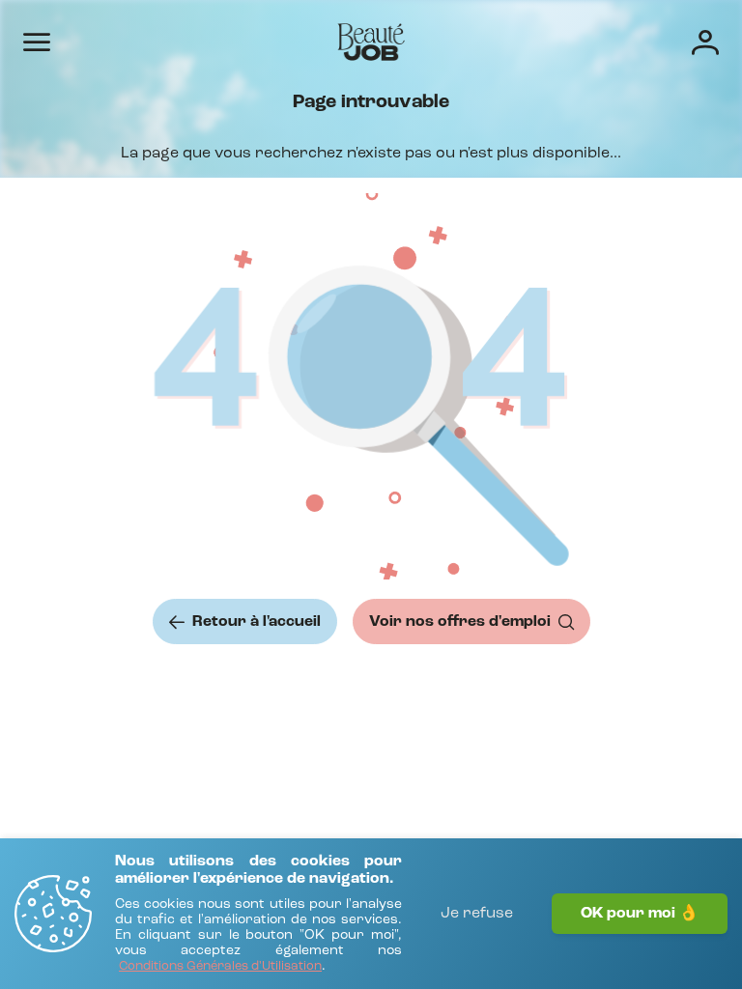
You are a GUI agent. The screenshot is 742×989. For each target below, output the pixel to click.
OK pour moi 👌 (640, 913)
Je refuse (477, 913)
